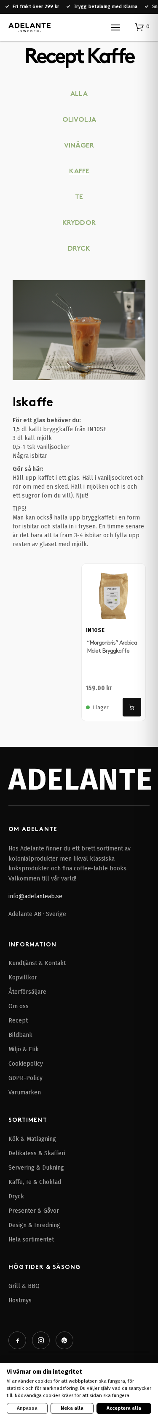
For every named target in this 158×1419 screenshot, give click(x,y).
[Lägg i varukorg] (131, 707)
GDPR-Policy (25, 1078)
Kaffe (79, 172)
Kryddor (79, 223)
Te (79, 197)
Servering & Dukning (36, 1167)
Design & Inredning (34, 1225)
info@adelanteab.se (35, 896)
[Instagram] (41, 1340)
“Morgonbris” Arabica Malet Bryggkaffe (112, 646)
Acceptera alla (124, 1408)
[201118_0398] (79, 330)
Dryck (79, 249)
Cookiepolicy (25, 1063)
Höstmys (20, 1300)
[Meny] (115, 27)
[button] (142, 26)
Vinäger (79, 146)
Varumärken (24, 1092)
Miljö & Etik (23, 1049)
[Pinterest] (64, 1340)
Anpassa (27, 1408)
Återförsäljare (27, 991)
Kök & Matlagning (32, 1139)
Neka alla (72, 1408)
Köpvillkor (22, 977)
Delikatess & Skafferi (36, 1153)
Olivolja (79, 120)
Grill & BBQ (24, 1286)
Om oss (18, 1006)
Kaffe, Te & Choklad (34, 1182)
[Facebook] (17, 1340)
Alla (79, 94)
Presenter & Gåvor (33, 1210)
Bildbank (20, 1035)
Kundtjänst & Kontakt (37, 963)
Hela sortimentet (31, 1239)
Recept (18, 1020)
